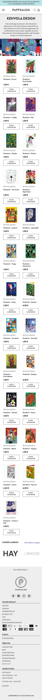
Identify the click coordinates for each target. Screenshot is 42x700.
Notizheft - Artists (9, 483)
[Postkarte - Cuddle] (11, 105)
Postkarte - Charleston (29, 263)
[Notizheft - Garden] (31, 289)
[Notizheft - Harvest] (31, 472)
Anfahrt (5, 686)
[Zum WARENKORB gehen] (38, 10)
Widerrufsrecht (8, 611)
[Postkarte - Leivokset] (11, 325)
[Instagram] (24, 596)
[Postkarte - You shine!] (11, 177)
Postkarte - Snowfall (30, 336)
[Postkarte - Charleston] (31, 251)
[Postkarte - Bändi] (11, 436)
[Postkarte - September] (31, 177)
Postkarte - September (29, 189)
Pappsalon (29, 696)
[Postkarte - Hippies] (31, 436)
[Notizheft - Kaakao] (31, 361)
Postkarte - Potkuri (29, 152)
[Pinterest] (29, 596)
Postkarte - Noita (9, 300)
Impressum (6, 620)
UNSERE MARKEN (10, 542)
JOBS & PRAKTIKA (8, 652)
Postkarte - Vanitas (10, 411)
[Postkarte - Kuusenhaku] (31, 66)
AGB (3, 617)
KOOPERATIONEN (8, 655)
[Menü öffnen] (3, 10)
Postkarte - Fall (29, 116)
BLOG (4, 650)
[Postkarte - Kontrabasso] (11, 361)
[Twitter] (13, 596)
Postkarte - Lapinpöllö (31, 226)
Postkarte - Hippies (30, 447)
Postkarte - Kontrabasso (9, 374)
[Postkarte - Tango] (11, 251)
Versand (5, 608)
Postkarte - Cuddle (10, 116)
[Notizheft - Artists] (11, 472)
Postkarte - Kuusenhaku (29, 78)
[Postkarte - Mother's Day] (11, 508)
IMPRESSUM (6, 661)
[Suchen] (34, 10)
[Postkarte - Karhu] (31, 400)
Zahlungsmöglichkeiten (12, 622)
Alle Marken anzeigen (32, 543)
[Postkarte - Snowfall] (31, 325)
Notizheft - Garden (30, 300)
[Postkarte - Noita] (11, 289)
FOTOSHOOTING (8, 638)
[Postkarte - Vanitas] (11, 400)
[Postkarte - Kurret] (11, 66)
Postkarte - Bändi (9, 447)
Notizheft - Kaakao (30, 373)
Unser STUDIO (8, 669)
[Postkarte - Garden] (11, 141)
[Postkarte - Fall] (31, 105)
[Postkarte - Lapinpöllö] (31, 215)
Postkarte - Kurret (9, 77)
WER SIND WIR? (7, 647)
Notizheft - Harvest (30, 483)
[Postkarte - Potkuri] (31, 141)
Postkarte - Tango (9, 262)
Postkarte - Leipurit (10, 226)
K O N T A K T (6, 664)
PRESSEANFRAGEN (8, 658)
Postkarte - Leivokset (11, 336)
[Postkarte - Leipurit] (11, 215)
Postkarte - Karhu (29, 411)
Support (5, 606)
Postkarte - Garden (10, 152)
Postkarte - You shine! (11, 188)
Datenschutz (7, 614)
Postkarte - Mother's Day (10, 520)
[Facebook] (19, 596)
